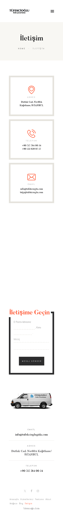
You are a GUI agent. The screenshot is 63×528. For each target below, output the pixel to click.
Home (21, 48)
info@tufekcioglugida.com (31, 434)
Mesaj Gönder (32, 361)
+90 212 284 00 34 (31, 145)
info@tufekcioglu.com (31, 189)
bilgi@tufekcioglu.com (31, 192)
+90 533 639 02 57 (31, 148)
